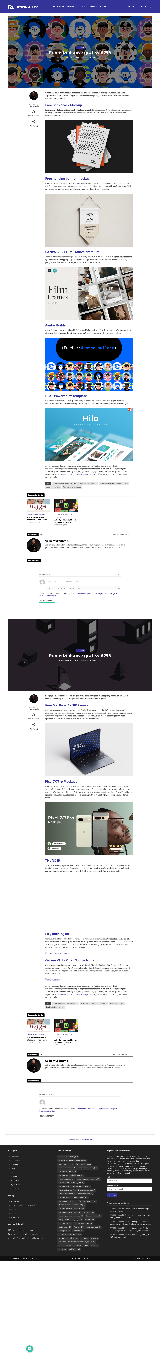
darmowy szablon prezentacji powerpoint (76, 1212)
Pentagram (64, 1231)
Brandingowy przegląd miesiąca (72, 1160)
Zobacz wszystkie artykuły (122, 534)
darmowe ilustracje (68, 1168)
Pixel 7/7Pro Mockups (61, 781)
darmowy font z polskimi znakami (94, 1003)
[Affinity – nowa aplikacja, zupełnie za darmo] (66, 505)
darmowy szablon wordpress (71, 1216)
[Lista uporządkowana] (61, 588)
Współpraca (15, 1217)
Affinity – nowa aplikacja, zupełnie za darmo (65, 521)
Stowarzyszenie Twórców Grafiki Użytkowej (77, 1242)
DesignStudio (65, 1220)
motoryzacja (65, 1227)
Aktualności (58, 6)
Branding (14, 1164)
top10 (94, 1245)
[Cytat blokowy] (67, 588)
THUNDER (52, 860)
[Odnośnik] (73, 588)
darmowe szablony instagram (85, 483)
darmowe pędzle (66, 1179)
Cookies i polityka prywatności (23, 1205)
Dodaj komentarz (33, 115)
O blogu (93, 6)
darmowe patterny (67, 1172)
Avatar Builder (56, 325)
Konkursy (15, 1181)
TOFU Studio (82, 1245)
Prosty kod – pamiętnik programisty (23, 1234)
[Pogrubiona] (49, 588)
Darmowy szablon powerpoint (72, 1205)
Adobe (63, 1157)
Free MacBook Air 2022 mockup (68, 705)
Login (118, 574)
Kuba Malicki (65, 1223)
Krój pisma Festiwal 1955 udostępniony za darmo (37, 518)
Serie (83, 6)
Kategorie (71, 6)
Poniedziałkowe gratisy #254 (80, 1140)
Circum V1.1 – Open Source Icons (69, 960)
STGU (94, 1238)
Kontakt (103, 6)
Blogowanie (15, 1160)
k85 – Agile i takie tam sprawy (20, 1230)
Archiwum (15, 1201)
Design (69, 514)
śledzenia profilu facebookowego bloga (76, 474)
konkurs (89, 1220)
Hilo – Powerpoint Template (66, 396)
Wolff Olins (74, 1249)
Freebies (80, 47)
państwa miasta (93, 1227)
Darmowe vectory (86, 1190)
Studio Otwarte (66, 1245)
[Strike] (58, 588)
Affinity (73, 1157)
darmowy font (72, 1003)
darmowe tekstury (67, 1190)
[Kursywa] (52, 588)
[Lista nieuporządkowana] (64, 588)
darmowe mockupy (88, 1168)
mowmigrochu (34, 106)
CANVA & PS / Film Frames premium (72, 252)
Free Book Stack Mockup (63, 105)
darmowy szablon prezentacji (71, 1209)
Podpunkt (78, 1231)
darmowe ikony (59, 1003)
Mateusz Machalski (83, 1223)
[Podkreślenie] (55, 588)
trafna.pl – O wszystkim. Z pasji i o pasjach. (25, 1238)
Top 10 (62, 1249)
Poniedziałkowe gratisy (72, 487)
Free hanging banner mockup (67, 178)
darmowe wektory (67, 1194)
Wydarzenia (15, 1189)
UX (12, 1173)
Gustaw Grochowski (33, 103)
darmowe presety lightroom (71, 1175)
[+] (79, 588)
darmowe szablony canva (62, 483)
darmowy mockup (53, 487)
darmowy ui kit (93, 1216)
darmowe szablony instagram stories (114, 483)
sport (84, 1238)
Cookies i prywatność (141, 1259)
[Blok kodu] (70, 588)
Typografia (40, 514)
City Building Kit (57, 934)
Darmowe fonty (66, 1164)
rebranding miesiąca (68, 1238)
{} (76, 588)
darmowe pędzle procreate (88, 1179)
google (78, 1220)
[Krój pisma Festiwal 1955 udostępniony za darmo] (38, 505)
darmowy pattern (87, 1201)
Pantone (78, 1227)
